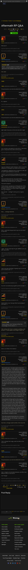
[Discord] (8, 563)
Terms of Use (18, 560)
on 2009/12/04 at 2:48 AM (9, 208)
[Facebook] (15, 563)
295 (15, 29)
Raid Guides (4, 537)
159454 (2, 81)
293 (11, 29)
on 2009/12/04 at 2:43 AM (8, 114)
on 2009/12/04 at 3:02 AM (9, 300)
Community (5, 20)
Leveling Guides (5, 531)
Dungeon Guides (18, 531)
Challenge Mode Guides (20, 544)
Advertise (23, 555)
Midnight (4, 544)
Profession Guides (6, 535)
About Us (17, 555)
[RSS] (20, 563)
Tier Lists (4, 542)
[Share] (26, 1)
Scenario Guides (18, 542)
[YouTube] (17, 563)
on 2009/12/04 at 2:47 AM (9, 164)
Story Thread (3, 76)
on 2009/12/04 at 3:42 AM (8, 456)
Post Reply (14, 33)
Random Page (16, 558)
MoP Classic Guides (19, 524)
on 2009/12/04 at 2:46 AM (8, 145)
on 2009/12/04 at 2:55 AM (8, 282)
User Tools (11, 555)
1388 (21, 29)
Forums (10, 20)
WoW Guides (5, 524)
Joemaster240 (4, 125)
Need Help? (5, 555)
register (21, 511)
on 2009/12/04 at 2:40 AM (8, 42)
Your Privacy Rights (7, 558)
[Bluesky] (13, 563)
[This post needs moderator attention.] (23, 42)
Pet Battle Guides (19, 540)
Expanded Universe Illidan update (7, 78)
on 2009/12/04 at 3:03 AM (9, 318)
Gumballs (4, 65)
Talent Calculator (6, 540)
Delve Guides (5, 529)
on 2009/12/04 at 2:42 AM (8, 86)
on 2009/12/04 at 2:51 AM (11, 245)
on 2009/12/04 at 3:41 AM (9, 364)
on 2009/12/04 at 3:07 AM (8, 345)
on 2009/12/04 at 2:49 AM (8, 227)
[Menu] (1, 1)
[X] (11, 563)
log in (13, 511)
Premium (25, 58)
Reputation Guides (19, 537)
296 (17, 29)
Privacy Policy (10, 560)
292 (9, 29)
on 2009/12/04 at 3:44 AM (8, 469)
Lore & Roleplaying (17, 20)
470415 (2, 109)
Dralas (2, 41)
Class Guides (5, 526)
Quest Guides (18, 535)
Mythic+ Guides (5, 533)
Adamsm (3, 58)
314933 (2, 450)
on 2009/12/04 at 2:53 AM (9, 265)
